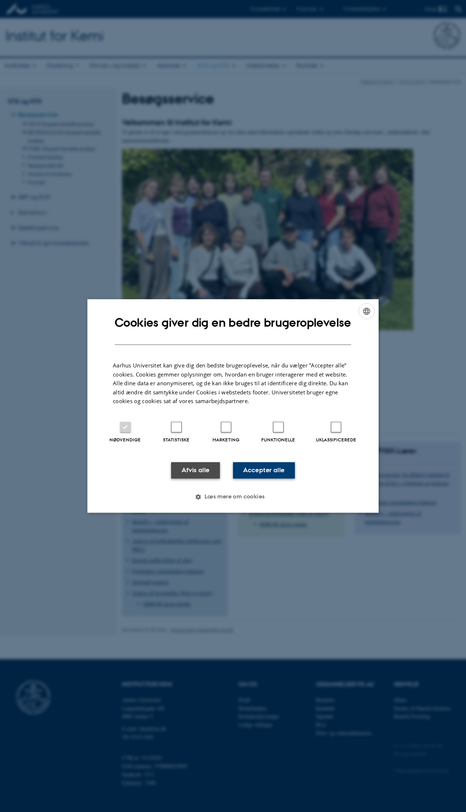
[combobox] (366, 311)
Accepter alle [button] (263, 470)
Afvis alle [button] (196, 470)
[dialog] (233, 406)
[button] (233, 497)
